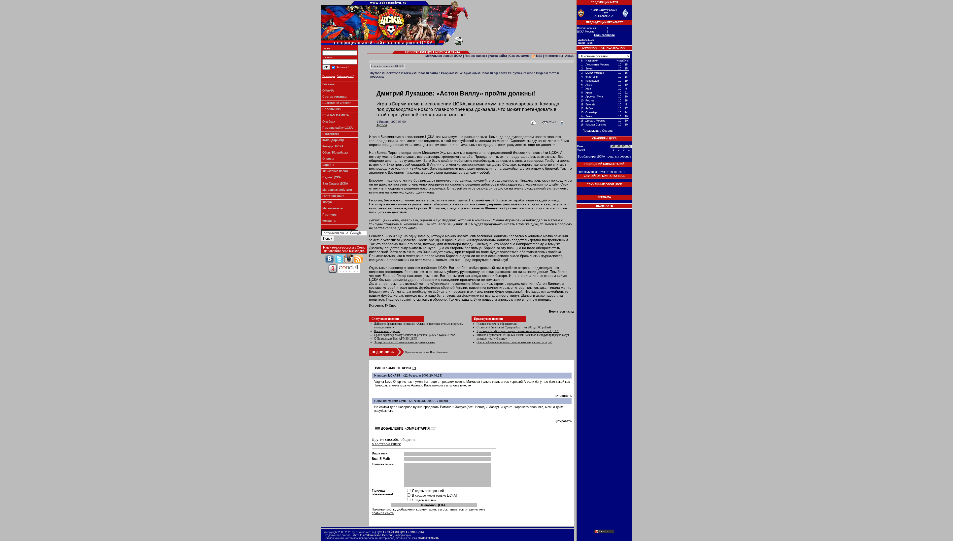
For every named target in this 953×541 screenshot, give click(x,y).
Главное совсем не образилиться (496, 323)
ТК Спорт (391, 305)
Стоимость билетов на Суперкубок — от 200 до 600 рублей (513, 327)
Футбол (375, 73)
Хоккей (408, 73)
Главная (328, 84)
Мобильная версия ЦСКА (443, 56)
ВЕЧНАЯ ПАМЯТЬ (335, 115)
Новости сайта (427, 73)
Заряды (328, 165)
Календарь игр (333, 140)
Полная (620, 47)
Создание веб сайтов (337, 535)
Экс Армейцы (467, 73)
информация (403, 535)
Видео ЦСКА (331, 177)
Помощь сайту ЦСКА (337, 127)
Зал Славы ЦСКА (335, 183)
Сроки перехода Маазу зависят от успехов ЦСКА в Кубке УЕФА (414, 335)
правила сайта (383, 513)
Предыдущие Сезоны (597, 130)
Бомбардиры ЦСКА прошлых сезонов (604, 156)
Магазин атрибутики (337, 189)
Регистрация (328, 76)
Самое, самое (519, 56)
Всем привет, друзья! (387, 331)
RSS (538, 56)
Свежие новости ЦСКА (387, 66)
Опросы (328, 158)
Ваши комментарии (393, 368)
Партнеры (329, 214)
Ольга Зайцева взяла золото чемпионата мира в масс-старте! (514, 342)
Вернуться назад (561, 311)
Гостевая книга (333, 196)
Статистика (330, 134)
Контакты (329, 221)
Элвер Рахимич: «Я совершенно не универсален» (404, 342)
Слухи (515, 73)
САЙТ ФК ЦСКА (397, 532)
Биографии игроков (336, 103)
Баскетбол (392, 73)
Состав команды (334, 96)
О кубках (328, 121)
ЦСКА (380, 532)
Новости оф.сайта (493, 73)
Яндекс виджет (476, 56)
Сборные (447, 73)
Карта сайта (498, 56)
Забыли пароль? (345, 76)
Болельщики (331, 109)
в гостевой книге (386, 444)
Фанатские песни (335, 171)
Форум (327, 202)
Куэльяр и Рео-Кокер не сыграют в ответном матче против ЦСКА (517, 331)
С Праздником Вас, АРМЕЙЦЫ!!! (395, 338)
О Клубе (328, 90)
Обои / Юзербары (335, 152)
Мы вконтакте (332, 208)
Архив (569, 56)
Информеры (554, 56)
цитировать (563, 396)
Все (622, 175)
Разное (528, 73)
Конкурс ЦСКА (332, 146)
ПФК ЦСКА (417, 532)
